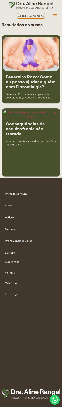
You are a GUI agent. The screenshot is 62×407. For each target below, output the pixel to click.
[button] (55, 15)
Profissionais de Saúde (18, 240)
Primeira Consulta (16, 193)
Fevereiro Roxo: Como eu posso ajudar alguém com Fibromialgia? (31, 81)
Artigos (9, 217)
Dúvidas (10, 252)
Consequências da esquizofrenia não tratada (25, 128)
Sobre (9, 205)
